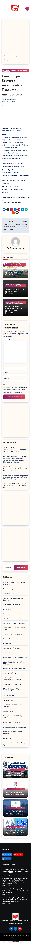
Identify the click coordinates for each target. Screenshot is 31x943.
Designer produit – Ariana (14, 289)
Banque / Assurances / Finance (13, 614)
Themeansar (15, 938)
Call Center (6, 618)
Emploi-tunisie (11, 99)
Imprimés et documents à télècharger (15, 657)
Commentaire (8, 340)
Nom (5, 366)
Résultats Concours (9, 711)
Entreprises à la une (9, 653)
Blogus (25, 935)
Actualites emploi (9, 589)
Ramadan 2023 (8, 700)
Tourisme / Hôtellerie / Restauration (15, 727)
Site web (6, 378)
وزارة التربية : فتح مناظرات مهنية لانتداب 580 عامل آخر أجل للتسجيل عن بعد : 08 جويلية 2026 (15, 485)
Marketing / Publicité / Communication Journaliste (14, 70)
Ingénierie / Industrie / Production (14, 668)
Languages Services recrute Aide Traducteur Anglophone (12, 85)
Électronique (7, 643)
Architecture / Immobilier (11, 605)
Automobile (7, 609)
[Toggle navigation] (3, 9)
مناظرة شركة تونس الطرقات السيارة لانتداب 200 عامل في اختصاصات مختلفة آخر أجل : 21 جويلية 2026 (15, 468)
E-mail (6, 372)
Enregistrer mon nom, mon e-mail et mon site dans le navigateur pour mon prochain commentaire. (15, 389)
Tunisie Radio (7, 738)
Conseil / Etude (8, 639)
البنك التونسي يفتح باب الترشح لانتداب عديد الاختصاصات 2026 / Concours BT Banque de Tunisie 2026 (15, 449)
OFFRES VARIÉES (8, 695)
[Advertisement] (15, 36)
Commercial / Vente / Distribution (14, 623)
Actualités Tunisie (9, 593)
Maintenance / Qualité (10, 673)
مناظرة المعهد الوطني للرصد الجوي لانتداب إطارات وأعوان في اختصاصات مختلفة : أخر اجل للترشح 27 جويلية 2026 (15, 477)
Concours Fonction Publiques (12, 634)
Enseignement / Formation (12, 648)
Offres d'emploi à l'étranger (12, 684)
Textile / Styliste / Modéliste (12, 722)
